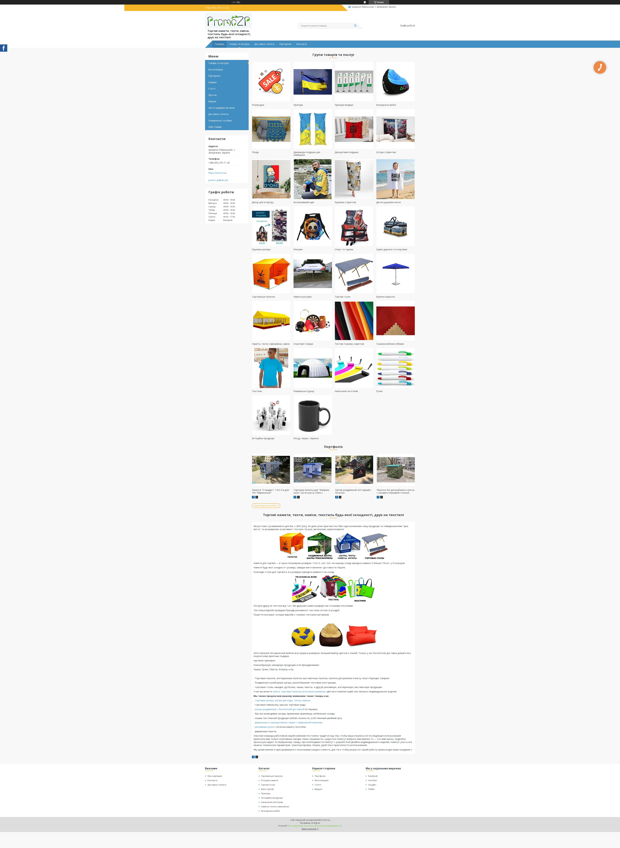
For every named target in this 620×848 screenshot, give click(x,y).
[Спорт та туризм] (354, 226)
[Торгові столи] (354, 273)
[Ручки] (395, 368)
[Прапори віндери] (354, 82)
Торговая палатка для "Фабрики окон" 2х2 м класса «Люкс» (311, 491)
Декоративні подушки (346, 152)
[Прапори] (312, 82)
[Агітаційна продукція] (271, 415)
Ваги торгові (267, 789)
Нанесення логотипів (346, 391)
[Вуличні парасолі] (395, 273)
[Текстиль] (271, 368)
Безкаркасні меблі (386, 104)
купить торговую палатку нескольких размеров (299, 691)
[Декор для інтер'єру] (271, 179)
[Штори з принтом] (395, 129)
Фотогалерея (215, 69)
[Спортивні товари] (312, 320)
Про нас (212, 95)
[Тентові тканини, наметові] (354, 320)
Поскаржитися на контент (301, 825)
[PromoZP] (228, 21)
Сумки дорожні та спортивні (391, 249)
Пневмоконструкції (303, 391)
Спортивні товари (303, 343)
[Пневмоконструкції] (312, 368)
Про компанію (214, 776)
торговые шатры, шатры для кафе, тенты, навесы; (282, 700)
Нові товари (215, 126)
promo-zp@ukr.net (218, 180)
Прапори (298, 104)
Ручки (379, 391)
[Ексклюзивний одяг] (312, 179)
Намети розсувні (302, 296)
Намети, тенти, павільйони (275, 806)
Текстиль (257, 391)
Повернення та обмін (220, 120)
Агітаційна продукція (263, 438)
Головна (219, 44)
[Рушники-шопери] (271, 226)
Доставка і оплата (264, 44)
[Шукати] (355, 26)
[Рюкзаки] (312, 226)
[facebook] (253, 757)
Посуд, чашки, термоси (306, 438)
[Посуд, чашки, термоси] (312, 415)
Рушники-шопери (261, 249)
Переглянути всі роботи (266, 505)
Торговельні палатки (263, 296)
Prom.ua (326, 820)
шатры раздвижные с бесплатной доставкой (279, 709)
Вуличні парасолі (385, 296)
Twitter (371, 789)
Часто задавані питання (221, 107)
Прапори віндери (344, 104)
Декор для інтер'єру (263, 202)
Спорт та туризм (344, 249)
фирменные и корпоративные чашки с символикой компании (288, 722)
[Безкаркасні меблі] (395, 82)
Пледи (255, 152)
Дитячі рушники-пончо (388, 202)
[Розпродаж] (271, 82)
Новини (212, 82)
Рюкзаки (298, 249)
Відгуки (212, 101)
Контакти (301, 44)
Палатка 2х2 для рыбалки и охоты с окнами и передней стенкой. (395, 491)
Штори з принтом (386, 152)
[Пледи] (271, 129)
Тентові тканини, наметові (349, 343)
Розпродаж (258, 104)
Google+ (372, 784)
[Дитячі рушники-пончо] (395, 179)
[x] (256, 757)
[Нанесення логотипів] (354, 368)
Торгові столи (342, 296)
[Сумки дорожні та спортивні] (395, 226)
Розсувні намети (269, 780)
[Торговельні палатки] (271, 273)
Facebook (373, 776)
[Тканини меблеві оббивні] (395, 320)
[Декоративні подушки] (354, 129)
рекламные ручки (264, 726)
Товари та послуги (239, 44)
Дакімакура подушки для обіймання (306, 154)
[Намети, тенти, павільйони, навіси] (271, 320)
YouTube (372, 780)
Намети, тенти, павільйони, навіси (271, 343)
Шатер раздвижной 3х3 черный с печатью (353, 491)
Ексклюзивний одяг (303, 202)
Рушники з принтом (345, 202)
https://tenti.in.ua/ (217, 172)
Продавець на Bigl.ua (310, 823)
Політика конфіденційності (329, 825)
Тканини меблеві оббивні (390, 343)
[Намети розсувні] (312, 273)
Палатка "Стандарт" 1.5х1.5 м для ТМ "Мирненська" (270, 491)
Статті (211, 88)
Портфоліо (285, 44)
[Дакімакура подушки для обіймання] (312, 129)
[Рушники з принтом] (354, 179)
